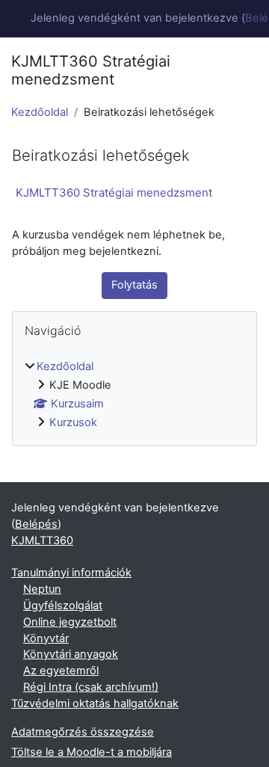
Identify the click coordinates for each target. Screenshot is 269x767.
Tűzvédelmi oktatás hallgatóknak (95, 703)
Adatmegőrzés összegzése (82, 732)
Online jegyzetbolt (70, 622)
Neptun (42, 589)
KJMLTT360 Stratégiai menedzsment (114, 192)
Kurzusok (73, 422)
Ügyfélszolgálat (62, 605)
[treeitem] (134, 395)
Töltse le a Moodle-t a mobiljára (91, 752)
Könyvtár (46, 638)
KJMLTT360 (42, 540)
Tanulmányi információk (71, 572)
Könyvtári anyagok (70, 654)
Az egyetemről (61, 670)
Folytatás (134, 285)
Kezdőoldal (39, 112)
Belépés (36, 524)
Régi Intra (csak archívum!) (90, 687)
